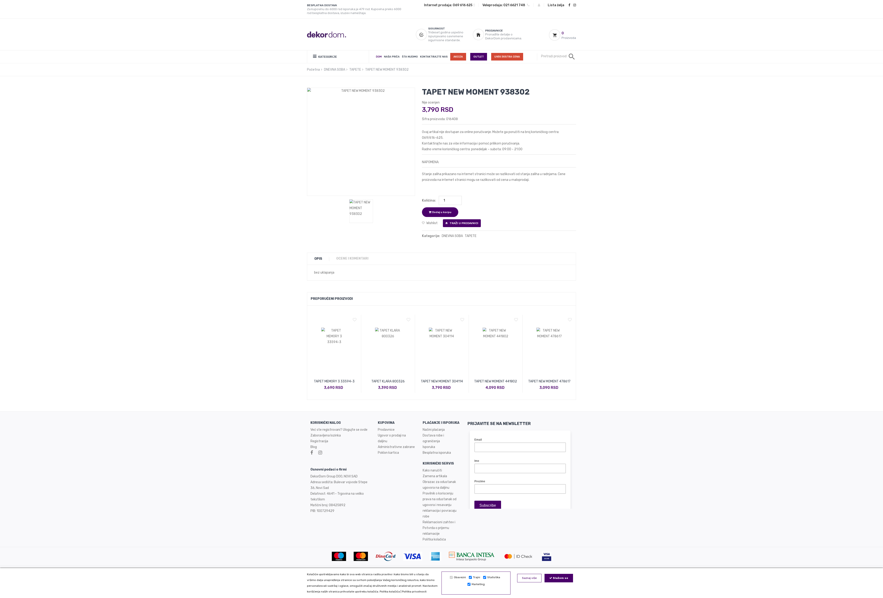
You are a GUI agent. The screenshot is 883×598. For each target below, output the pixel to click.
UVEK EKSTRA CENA (507, 56)
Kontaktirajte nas (434, 56)
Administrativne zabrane (396, 447)
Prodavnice (386, 430)
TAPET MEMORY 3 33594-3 (334, 381)
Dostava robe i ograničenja (433, 438)
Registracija (319, 441)
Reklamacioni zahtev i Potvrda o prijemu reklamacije (439, 528)
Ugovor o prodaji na (392, 435)
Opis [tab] (318, 259)
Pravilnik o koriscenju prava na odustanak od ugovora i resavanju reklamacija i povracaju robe (439, 504)
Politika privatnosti (414, 591)
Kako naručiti (432, 470)
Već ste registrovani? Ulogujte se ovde (338, 430)
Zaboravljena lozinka (325, 435)
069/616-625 (432, 138)
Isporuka (429, 447)
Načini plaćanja (434, 430)
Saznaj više (529, 578)
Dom (379, 56)
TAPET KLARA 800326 (388, 381)
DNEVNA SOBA (334, 70)
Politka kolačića (390, 591)
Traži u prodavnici (463, 223)
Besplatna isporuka (437, 453)
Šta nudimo (410, 56)
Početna (313, 70)
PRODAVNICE (494, 30)
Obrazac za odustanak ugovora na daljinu (439, 485)
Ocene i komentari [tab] (352, 258)
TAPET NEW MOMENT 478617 (549, 381)
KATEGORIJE (327, 56)
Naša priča (392, 56)
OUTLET (478, 56)
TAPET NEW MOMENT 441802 (495, 381)
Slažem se (560, 578)
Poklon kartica (388, 453)
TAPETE (355, 70)
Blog (313, 447)
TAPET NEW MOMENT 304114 (442, 381)
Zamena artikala (435, 476)
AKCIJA (458, 56)
